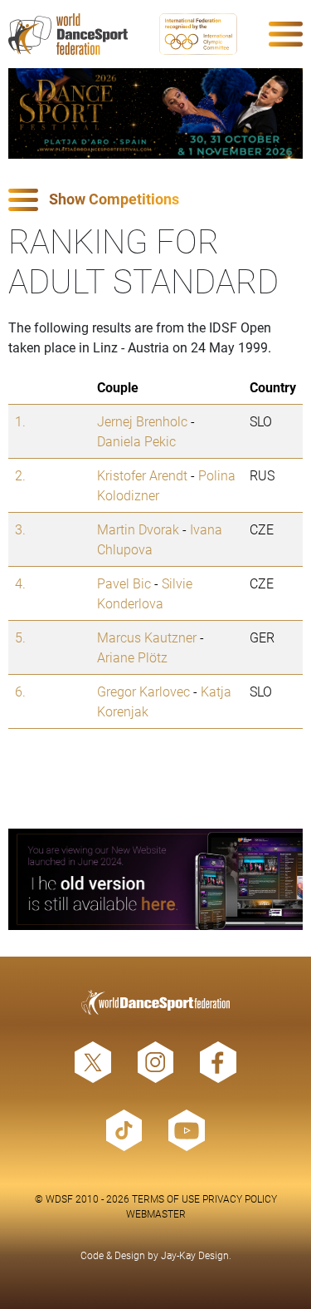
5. (20, 637)
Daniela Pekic (136, 441)
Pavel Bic (124, 583)
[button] (155, 200)
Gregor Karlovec (143, 691)
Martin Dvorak (138, 529)
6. (20, 691)
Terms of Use (166, 1198)
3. (20, 529)
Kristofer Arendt (142, 475)
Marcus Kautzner (147, 637)
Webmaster (156, 1213)
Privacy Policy (239, 1198)
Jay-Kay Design (195, 1255)
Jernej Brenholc (142, 421)
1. (20, 421)
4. (20, 583)
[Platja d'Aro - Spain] (155, 113)
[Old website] (155, 879)
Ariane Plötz (132, 657)
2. (20, 475)
